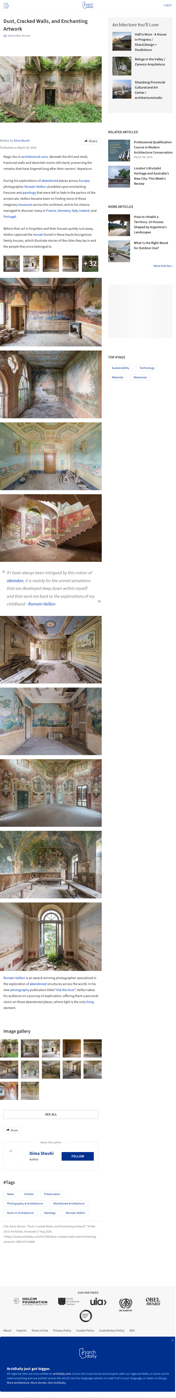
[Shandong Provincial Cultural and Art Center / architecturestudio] (121, 89)
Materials (117, 377)
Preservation (52, 1194)
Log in (168, 5)
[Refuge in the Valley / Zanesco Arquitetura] (121, 66)
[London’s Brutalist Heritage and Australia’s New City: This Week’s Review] (119, 177)
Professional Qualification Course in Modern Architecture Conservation (153, 147)
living (90, 1002)
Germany (64, 210)
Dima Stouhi (41, 1153)
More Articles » (163, 266)
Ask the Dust (65, 990)
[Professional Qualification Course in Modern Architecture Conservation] (119, 150)
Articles (29, 1194)
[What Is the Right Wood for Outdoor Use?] (119, 251)
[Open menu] (6, 5)
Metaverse (140, 377)
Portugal (9, 216)
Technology (147, 368)
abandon (15, 581)
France (51, 210)
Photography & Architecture (25, 1203)
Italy (75, 210)
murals (38, 234)
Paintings (50, 1213)
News (10, 1194)
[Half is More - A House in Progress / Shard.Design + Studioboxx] (121, 41)
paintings (29, 192)
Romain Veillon (35, 186)
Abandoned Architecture (69, 1203)
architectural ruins (34, 156)
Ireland (84, 210)
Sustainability (120, 368)
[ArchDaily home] (87, 5)
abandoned (49, 180)
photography (19, 990)
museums (25, 204)
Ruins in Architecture (20, 1213)
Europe (84, 180)
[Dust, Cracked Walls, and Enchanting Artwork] (9, 1048)
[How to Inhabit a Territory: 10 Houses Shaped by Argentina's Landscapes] (119, 225)
